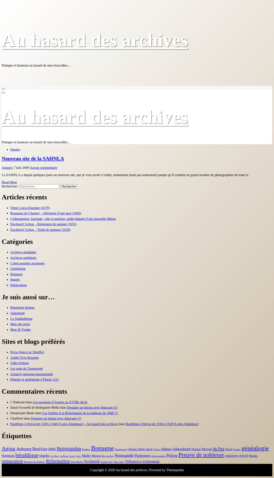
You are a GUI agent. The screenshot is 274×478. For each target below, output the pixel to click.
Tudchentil (17, 313)
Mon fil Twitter (20, 329)
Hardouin (8, 455)
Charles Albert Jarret (140, 449)
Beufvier (40, 449)
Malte (86, 456)
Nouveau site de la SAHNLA (33, 158)
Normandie (124, 455)
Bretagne (102, 448)
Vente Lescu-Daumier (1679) (30, 208)
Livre (78, 456)
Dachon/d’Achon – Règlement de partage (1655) (43, 224)
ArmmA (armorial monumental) (31, 374)
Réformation (58, 461)
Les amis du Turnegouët (26, 368)
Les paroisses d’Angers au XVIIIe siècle (60, 402)
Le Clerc (55, 456)
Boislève (86, 449)
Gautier (237, 449)
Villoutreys (133, 461)
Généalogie (18, 268)
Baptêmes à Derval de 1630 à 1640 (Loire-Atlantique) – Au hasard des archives (64, 424)
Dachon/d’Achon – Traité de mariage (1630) (40, 230)
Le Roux (64, 456)
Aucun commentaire (43, 167)
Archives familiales (23, 252)
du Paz (218, 448)
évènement (151, 461)
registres (231, 456)
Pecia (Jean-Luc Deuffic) (27, 352)
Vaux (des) (118, 462)
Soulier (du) (107, 462)
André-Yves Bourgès (24, 357)
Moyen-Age (108, 456)
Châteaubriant (181, 449)
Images (15, 149)
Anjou (8, 448)
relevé (243, 456)
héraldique (26, 455)
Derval (207, 449)
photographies (158, 456)
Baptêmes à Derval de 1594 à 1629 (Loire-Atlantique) (162, 424)
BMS (52, 449)
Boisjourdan (69, 448)
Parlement (142, 455)
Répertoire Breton (22, 307)
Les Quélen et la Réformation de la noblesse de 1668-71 (80, 413)
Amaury (8, 167)
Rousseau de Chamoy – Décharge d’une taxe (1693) (45, 213)
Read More (9, 182)
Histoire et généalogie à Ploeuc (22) (34, 379)
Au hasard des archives (95, 40)
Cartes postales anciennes (27, 263)
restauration (12, 461)
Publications (18, 285)
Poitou (172, 455)
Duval (228, 449)
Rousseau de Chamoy (34, 462)
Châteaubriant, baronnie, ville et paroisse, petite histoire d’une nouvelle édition (63, 219)
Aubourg (23, 449)
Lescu (72, 456)
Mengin (96, 455)
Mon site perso (20, 324)
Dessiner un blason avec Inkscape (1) (56, 418)
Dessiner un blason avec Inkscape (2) (92, 407)
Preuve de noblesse (201, 455)
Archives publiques (23, 258)
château (166, 449)
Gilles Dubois (19, 363)
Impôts (44, 456)
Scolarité (92, 461)
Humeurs (16, 274)
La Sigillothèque (21, 319)
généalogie (255, 448)
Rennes (253, 455)
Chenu (156, 449)
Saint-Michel (77, 462)
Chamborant (121, 449)
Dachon (196, 449)
